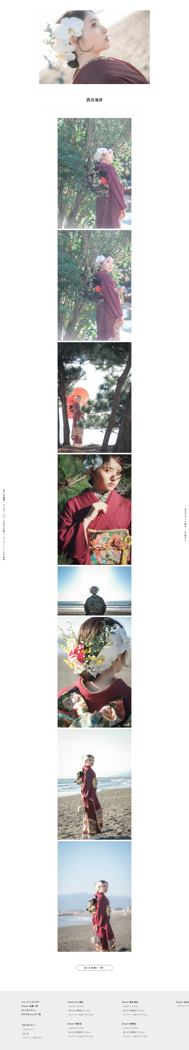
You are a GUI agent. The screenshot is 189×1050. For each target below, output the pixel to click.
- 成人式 (25, 1033)
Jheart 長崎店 (129, 1023)
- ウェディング (27, 1029)
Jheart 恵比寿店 (130, 1002)
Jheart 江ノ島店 (75, 1002)
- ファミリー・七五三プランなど (80, 1014)
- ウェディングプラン (75, 1006)
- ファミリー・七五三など (31, 1037)
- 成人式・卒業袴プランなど (79, 1010)
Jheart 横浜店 (74, 1023)
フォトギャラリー (28, 1025)
